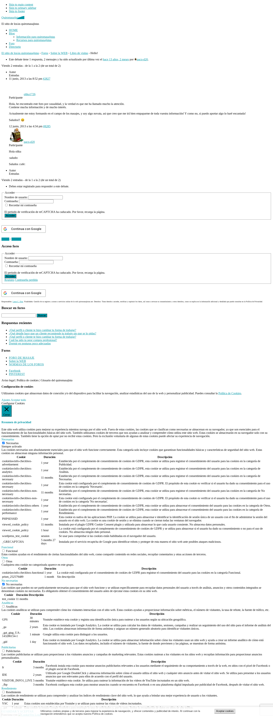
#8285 (47, 126)
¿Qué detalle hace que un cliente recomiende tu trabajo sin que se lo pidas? (52, 333)
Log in (5, 239)
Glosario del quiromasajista (56, 380)
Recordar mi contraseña (23, 205)
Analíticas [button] (7, 602)
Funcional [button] (7, 547)
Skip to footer (17, 11)
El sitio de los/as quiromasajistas (20, 53)
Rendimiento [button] (9, 688)
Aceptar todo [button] (18, 400)
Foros (44, 53)
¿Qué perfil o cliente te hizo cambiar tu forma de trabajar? (42, 330)
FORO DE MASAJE (21, 357)
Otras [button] (4, 557)
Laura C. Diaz (18, 302)
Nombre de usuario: (16, 197)
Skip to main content (21, 4)
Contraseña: (11, 201)
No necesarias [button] (9, 580)
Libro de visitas (79, 53)
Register (16, 239)
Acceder (10, 215)
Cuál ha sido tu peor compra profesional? (33, 340)
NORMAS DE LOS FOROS (26, 364)
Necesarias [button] (7, 439)
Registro (9, 279)
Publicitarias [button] (8, 647)
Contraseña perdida (26, 279)
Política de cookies (28, 380)
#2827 (46, 78)
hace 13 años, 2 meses (116, 59)
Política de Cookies (229, 393)
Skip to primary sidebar (22, 7)
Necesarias (12, 443)
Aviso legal (8, 380)
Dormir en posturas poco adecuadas (30, 343)
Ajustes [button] (5, 400)
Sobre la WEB (59, 53)
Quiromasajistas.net (12, 17)
